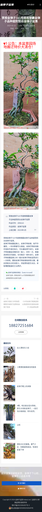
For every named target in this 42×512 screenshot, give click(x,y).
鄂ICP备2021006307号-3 (21, 505)
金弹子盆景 (9, 275)
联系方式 (22, 488)
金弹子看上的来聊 (24, 386)
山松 (18, 425)
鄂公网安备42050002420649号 (22, 508)
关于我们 (22, 483)
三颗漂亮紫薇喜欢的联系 (26, 367)
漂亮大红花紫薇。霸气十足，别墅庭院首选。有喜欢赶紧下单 (27, 447)
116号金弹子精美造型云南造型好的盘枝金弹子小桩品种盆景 (30, 304)
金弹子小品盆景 (29, 26)
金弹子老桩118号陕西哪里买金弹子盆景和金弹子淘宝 (12, 304)
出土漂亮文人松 (23, 348)
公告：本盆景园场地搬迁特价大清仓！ (20, 45)
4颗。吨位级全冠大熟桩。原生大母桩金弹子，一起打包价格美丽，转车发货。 (27, 408)
